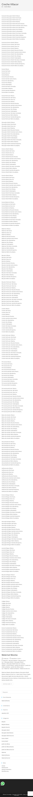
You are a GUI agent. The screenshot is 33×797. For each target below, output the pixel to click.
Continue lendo (8, 683)
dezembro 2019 (5, 713)
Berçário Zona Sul (6, 727)
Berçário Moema (13, 660)
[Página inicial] (2, 6)
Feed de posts (5, 767)
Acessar (3, 766)
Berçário (5, 660)
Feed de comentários (6, 769)
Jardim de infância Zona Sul (8, 749)
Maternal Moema (10, 655)
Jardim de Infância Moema (8, 746)
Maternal (6, 668)
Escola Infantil (10, 665)
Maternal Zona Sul (25, 668)
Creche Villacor (7, 6)
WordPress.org (5, 771)
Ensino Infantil (5, 738)
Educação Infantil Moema (7, 733)
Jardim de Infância (19, 665)
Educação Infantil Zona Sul (13, 663)
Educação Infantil (8, 662)
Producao (5, 658)
